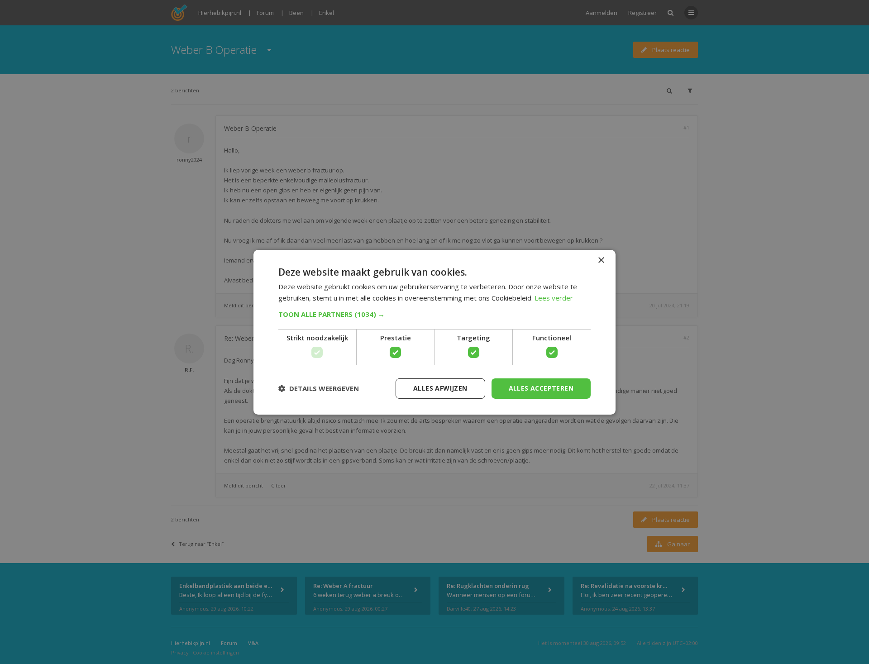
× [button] (600, 260)
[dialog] (434, 332)
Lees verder (554, 297)
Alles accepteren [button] (541, 388)
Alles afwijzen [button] (440, 388)
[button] (434, 314)
